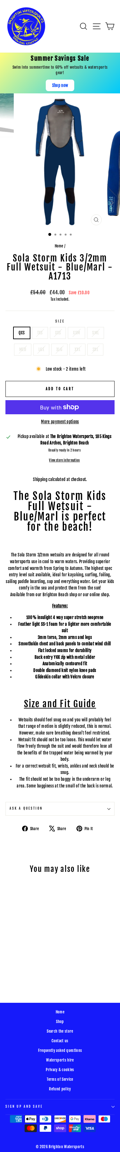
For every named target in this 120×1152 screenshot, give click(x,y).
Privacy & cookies (60, 1069)
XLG (59, 349)
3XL (95, 349)
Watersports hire (60, 1060)
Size (59, 321)
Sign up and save (24, 1107)
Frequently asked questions (60, 1050)
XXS (58, 332)
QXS (22, 332)
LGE (41, 349)
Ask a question (26, 808)
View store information (64, 460)
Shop (60, 1021)
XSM (76, 332)
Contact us (60, 1040)
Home (59, 246)
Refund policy (60, 1089)
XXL (77, 349)
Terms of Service (60, 1079)
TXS (40, 332)
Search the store (60, 1031)
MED (22, 349)
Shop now (60, 85)
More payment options (60, 421)
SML (95, 332)
